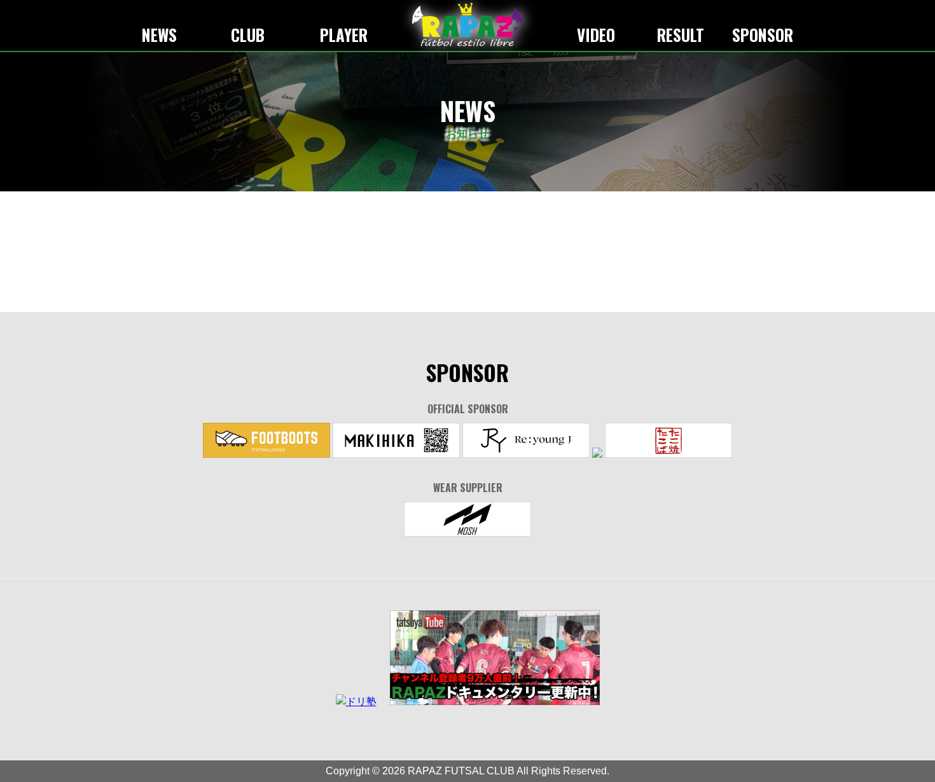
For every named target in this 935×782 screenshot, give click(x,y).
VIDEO (596, 34)
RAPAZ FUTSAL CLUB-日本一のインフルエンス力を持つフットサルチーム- (467, 24)
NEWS (159, 34)
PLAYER (344, 34)
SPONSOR (762, 34)
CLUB (248, 34)
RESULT (680, 34)
